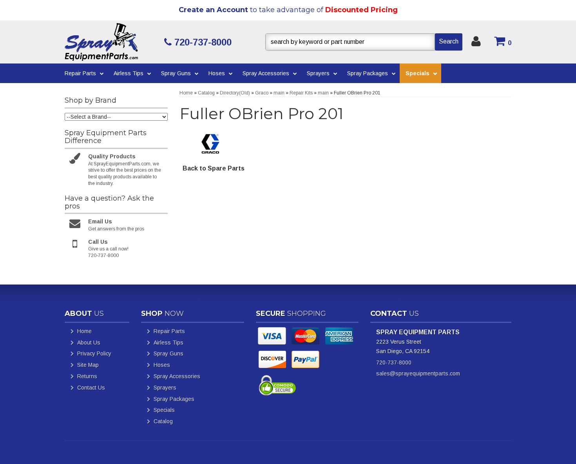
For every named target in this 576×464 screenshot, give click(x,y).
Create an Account (213, 9)
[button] (363, 42)
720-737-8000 (393, 362)
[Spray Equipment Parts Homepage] (111, 41)
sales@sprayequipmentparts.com (418, 373)
